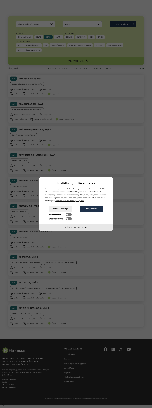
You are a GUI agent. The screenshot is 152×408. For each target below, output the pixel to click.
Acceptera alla (91, 208)
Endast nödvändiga (60, 208)
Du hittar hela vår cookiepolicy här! (69, 200)
